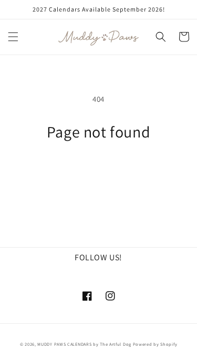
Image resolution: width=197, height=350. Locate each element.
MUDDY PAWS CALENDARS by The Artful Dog (84, 344)
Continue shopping (98, 170)
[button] (13, 36)
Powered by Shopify (155, 344)
